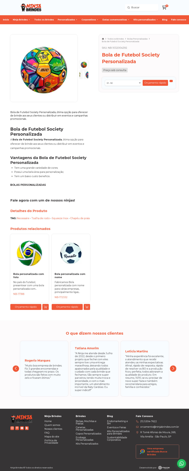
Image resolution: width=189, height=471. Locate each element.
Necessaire (23, 218)
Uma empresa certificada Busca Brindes (157, 451)
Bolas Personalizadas (28, 184)
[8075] (171, 81)
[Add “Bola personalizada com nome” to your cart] (87, 307)
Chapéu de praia (80, 218)
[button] (155, 83)
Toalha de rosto (40, 218)
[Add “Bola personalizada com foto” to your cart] (45, 307)
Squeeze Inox (60, 218)
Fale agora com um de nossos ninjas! (42, 200)
